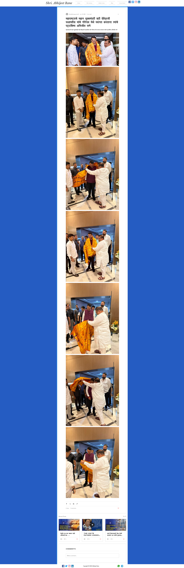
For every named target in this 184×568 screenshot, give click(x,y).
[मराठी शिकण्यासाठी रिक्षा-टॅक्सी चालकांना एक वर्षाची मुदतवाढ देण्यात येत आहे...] (115, 525)
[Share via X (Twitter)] (70, 503)
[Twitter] (133, 2)
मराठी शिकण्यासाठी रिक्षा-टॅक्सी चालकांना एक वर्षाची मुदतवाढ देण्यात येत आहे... (114, 534)
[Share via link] (77, 503)
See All (124, 516)
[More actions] (118, 14)
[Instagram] (136, 2)
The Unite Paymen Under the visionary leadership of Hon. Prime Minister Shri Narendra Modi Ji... (92, 534)
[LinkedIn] (139, 2)
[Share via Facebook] (66, 503)
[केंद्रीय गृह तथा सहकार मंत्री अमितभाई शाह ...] (69, 525)
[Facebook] (130, 2)
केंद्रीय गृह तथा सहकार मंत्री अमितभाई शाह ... (67, 534)
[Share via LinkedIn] (73, 503)
